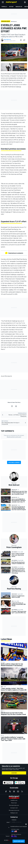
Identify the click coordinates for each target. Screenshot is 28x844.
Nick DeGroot (7, 39)
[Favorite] (20, 40)
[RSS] (22, 791)
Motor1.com (14, 802)
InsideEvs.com (14, 800)
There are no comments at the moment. (14, 436)
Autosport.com (14, 807)
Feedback (14, 819)
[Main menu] (3, 2)
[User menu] (24, 2)
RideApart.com (14, 812)
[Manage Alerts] (16, 406)
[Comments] (24, 40)
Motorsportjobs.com (14, 805)
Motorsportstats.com (14, 810)
